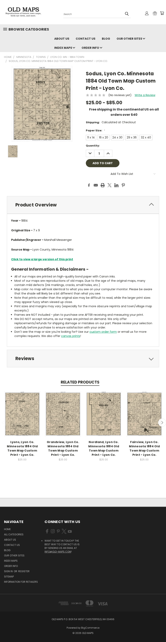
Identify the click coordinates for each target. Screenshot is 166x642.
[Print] (103, 185)
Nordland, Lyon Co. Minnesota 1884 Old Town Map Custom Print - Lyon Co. (103, 448)
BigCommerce (90, 627)
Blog (106, 39)
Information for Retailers (21, 582)
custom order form (103, 332)
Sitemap (9, 576)
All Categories (13, 534)
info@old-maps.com (58, 551)
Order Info (91, 48)
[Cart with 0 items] (162, 13)
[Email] (96, 185)
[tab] (83, 205)
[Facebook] (89, 185)
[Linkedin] (116, 185)
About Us (61, 39)
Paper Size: (95, 130)
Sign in (8, 571)
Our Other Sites (130, 39)
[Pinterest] (123, 185)
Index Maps (63, 48)
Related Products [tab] (80, 382)
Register (24, 571)
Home (7, 529)
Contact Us (85, 39)
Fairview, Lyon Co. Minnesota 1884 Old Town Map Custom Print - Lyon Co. (144, 448)
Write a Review (145, 95)
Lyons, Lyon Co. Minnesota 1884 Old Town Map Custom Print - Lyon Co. (22, 448)
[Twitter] (109, 185)
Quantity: (93, 146)
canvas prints (70, 336)
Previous (160, 629)
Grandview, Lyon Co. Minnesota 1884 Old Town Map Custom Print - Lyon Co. (63, 448)
